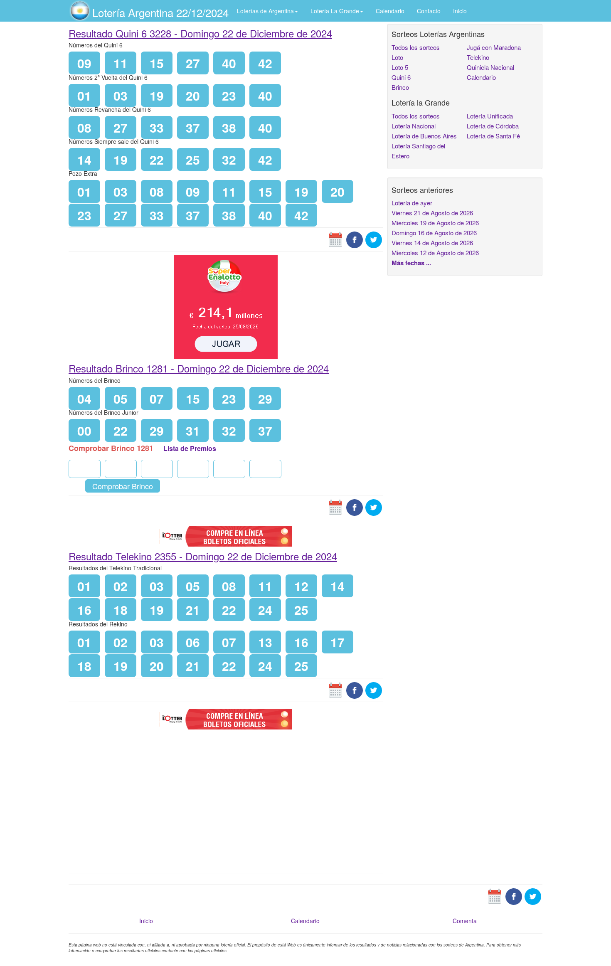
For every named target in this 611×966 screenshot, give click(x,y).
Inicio (460, 11)
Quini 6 (401, 77)
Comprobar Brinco (122, 486)
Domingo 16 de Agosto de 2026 (434, 232)
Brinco (400, 87)
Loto (397, 57)
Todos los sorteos (416, 47)
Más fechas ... (411, 262)
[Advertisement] (226, 805)
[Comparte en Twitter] (373, 239)
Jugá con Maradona (494, 47)
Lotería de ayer (412, 202)
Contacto (429, 11)
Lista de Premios (189, 448)
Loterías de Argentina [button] (265, 11)
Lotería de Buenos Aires (424, 135)
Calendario (390, 11)
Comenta (465, 921)
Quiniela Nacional (490, 67)
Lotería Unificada (490, 115)
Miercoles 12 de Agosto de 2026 (435, 252)
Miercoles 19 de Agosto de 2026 (435, 222)
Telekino (478, 57)
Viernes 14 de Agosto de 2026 (432, 242)
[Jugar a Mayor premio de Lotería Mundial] (226, 306)
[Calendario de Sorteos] (335, 239)
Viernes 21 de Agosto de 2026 (432, 212)
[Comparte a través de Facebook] (354, 239)
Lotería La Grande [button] (334, 11)
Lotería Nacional (414, 125)
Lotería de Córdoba (493, 125)
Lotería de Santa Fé (493, 135)
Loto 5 (400, 67)
